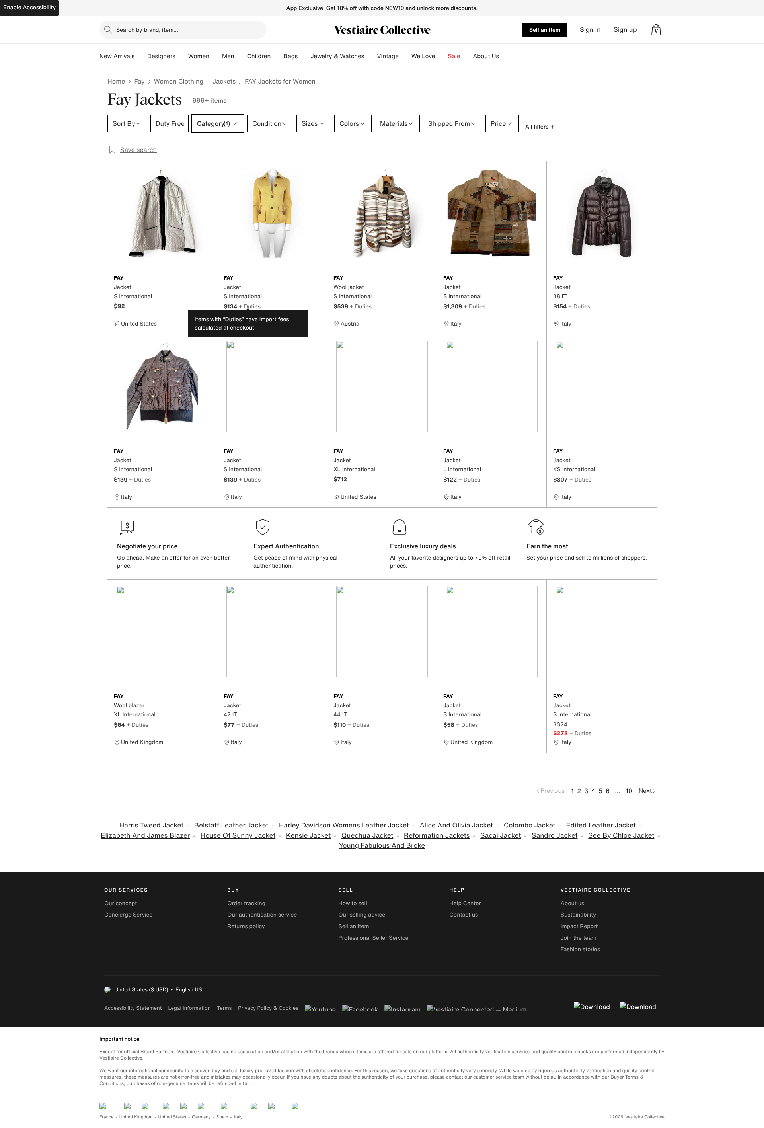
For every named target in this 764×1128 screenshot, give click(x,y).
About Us (486, 56)
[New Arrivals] (141, 56)
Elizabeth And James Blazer (145, 836)
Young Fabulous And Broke (382, 846)
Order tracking (246, 903)
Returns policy (246, 926)
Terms (224, 1008)
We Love (423, 56)
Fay (139, 81)
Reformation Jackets (437, 836)
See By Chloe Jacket (621, 836)
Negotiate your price (147, 546)
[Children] (277, 56)
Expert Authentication (286, 546)
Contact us (464, 915)
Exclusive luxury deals (423, 546)
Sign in (590, 29)
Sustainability (578, 915)
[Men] (241, 56)
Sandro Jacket (554, 836)
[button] (656, 29)
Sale (454, 56)
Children (259, 56)
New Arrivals (116, 56)
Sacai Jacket (500, 836)
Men (228, 56)
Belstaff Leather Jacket (231, 825)
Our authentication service (262, 915)
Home (116, 81)
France (106, 1117)
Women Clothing (179, 81)
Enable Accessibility (29, 7)
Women (198, 56)
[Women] (215, 56)
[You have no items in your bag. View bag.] (656, 29)
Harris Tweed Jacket (151, 825)
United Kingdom (136, 1117)
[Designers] (182, 56)
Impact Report (579, 926)
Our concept (120, 903)
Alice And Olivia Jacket (456, 825)
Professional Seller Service (373, 938)
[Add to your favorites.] (206, 278)
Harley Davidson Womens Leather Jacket (344, 825)
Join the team (578, 938)
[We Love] (442, 56)
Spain (222, 1117)
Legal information (189, 1008)
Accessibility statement (133, 1008)
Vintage (387, 56)
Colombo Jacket (529, 825)
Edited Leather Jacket (600, 825)
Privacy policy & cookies (268, 1008)
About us (572, 903)
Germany (201, 1117)
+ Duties (250, 306)
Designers (161, 56)
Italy (238, 1117)
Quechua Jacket (367, 836)
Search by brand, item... (147, 29)
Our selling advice (361, 915)
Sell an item (544, 29)
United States (172, 1117)
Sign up (625, 29)
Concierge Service (128, 915)
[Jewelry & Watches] (370, 56)
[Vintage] (405, 56)
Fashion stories (580, 949)
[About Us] (505, 56)
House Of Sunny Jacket (238, 836)
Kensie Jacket (308, 836)
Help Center (465, 903)
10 (629, 791)
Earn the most (547, 546)
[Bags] (304, 56)
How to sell (352, 903)
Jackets (224, 81)
